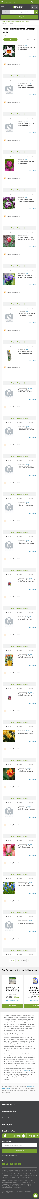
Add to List (32, 57)
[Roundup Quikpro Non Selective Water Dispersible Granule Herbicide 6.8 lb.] (35, 980)
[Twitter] (7, 1164)
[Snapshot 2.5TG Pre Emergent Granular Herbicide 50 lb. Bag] (12, 980)
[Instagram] (20, 1164)
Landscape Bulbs (8, 23)
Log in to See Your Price (12, 1000)
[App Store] (10, 1134)
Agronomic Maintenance (22, 21)
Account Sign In (19, 17)
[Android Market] (29, 1134)
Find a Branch (7, 1141)
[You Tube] (12, 1164)
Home (3, 21)
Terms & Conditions (7, 1191)
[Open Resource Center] (35, 1195)
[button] (9, 2)
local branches (26, 1070)
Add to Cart (12, 1005)
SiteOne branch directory (9, 1155)
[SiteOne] (17, 8)
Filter (10, 39)
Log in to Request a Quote (19, 75)
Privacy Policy (19, 1191)
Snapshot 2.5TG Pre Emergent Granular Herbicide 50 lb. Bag (12, 989)
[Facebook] (4, 1164)
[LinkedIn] (16, 1164)
